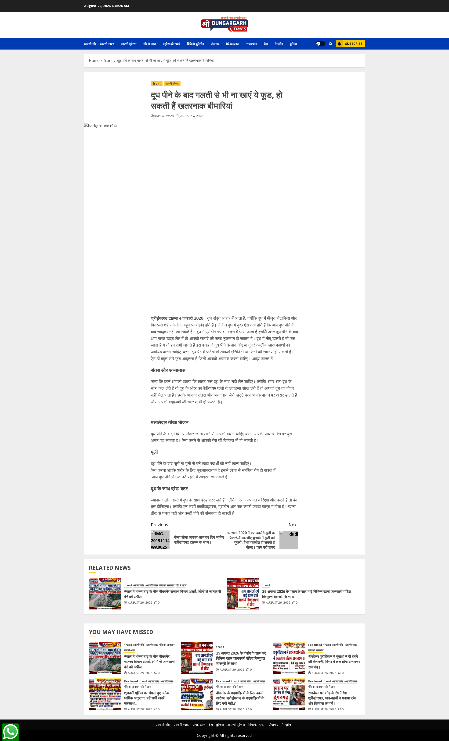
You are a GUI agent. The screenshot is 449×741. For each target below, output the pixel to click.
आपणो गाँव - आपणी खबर (145, 585)
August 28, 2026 (324, 673)
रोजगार (215, 44)
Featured (315, 645)
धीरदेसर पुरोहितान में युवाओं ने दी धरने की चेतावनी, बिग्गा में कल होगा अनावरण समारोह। (334, 661)
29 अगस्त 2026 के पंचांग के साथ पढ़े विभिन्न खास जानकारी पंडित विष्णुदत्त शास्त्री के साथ (306, 594)
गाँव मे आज (149, 44)
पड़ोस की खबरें (171, 44)
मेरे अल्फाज (232, 44)
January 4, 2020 (191, 116)
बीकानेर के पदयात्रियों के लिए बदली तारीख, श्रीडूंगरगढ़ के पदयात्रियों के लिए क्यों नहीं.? (240, 698)
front (157, 84)
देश (266, 44)
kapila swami (164, 116)
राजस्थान (251, 44)
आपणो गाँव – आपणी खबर (99, 44)
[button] (330, 43)
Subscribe (353, 43)
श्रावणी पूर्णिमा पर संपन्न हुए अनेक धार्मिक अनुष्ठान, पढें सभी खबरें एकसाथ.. (146, 698)
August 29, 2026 (140, 603)
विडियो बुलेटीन (195, 44)
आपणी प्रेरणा (128, 44)
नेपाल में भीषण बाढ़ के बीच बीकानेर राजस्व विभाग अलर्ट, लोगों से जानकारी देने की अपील (172, 594)
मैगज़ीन (279, 44)
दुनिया (293, 44)
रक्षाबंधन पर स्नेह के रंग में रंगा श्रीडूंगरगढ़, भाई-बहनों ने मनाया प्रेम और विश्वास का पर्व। (332, 698)
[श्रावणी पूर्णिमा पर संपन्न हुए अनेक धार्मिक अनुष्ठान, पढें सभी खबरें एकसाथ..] (105, 694)
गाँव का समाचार (166, 585)
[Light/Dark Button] (320, 43)
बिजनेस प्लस (256, 724)
